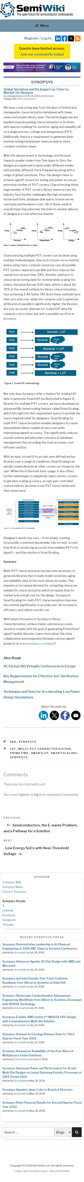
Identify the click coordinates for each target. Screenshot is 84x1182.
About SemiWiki (60, 1171)
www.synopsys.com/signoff (38, 643)
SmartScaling (64, 753)
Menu (44, 26)
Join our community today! (42, 54)
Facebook (8, 915)
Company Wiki (11, 882)
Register (31, 38)
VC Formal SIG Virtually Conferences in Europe (40, 666)
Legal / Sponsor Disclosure (31, 1171)
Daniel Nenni (21, 1059)
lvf (13, 748)
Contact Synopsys (14, 891)
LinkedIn (8, 910)
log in (38, 795)
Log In (46, 38)
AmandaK (20, 952)
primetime (19, 753)
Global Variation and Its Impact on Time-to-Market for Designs (37, 91)
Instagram (9, 920)
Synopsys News (12, 887)
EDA (20, 98)
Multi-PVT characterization (44, 748)
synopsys (19, 757)
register (24, 795)
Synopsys (30, 98)
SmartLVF (40, 753)
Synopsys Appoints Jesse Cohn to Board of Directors (37, 1089)
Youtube (7, 924)
